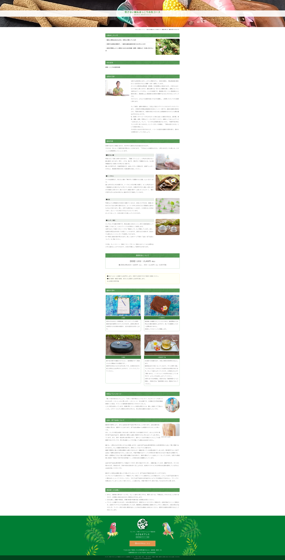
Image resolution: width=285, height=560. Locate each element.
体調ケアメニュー (142, 29)
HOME (136, 29)
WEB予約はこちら (143, 543)
